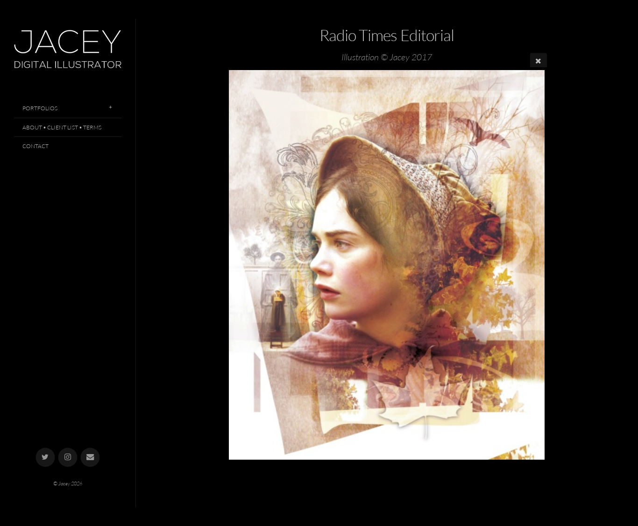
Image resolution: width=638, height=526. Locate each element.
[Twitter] (45, 457)
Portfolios (39, 108)
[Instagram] (68, 457)
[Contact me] (90, 457)
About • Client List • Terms (61, 127)
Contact (35, 145)
